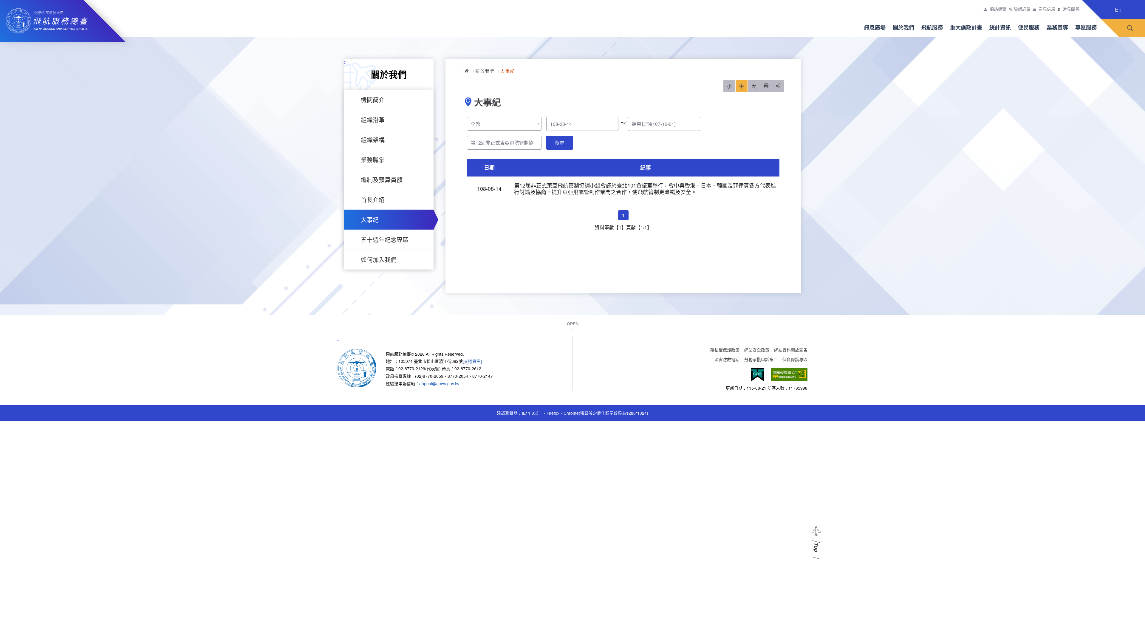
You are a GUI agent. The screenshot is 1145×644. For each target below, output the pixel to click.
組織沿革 (373, 119)
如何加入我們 (379, 259)
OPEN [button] (572, 323)
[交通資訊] (472, 361)
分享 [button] (778, 86)
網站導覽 (998, 9)
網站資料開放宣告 (790, 350)
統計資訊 (1000, 27)
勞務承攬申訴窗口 (761, 359)
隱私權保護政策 (724, 350)
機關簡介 (373, 99)
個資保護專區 (794, 359)
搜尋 (1130, 28)
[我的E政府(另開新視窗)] (757, 374)
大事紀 (370, 219)
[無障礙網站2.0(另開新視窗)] (789, 374)
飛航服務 (932, 27)
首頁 (467, 70)
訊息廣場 (875, 27)
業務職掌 (373, 159)
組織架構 (373, 139)
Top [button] (816, 547)
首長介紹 (373, 199)
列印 (766, 86)
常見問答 (1071, 9)
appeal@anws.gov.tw (439, 383)
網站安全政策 (756, 350)
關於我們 (903, 27)
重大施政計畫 (966, 27)
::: (981, 10)
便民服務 (1028, 27)
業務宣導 (1057, 27)
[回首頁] (357, 367)
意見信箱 (1047, 9)
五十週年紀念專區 (385, 239)
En (1118, 9)
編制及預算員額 (382, 179)
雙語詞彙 (1022, 9)
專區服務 (1086, 27)
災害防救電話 (726, 359)
